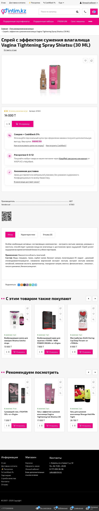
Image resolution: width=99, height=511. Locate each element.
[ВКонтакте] (19, 285)
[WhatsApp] (30, 285)
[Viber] (27, 285)
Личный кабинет (32, 469)
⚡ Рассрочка (7, 469)
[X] (24, 285)
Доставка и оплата (9, 466)
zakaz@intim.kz (56, 472)
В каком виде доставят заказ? (27, 182)
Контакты (5, 481)
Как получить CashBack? (56, 145)
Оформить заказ (32, 466)
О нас (3, 463)
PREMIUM (62, 21)
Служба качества (8, 478)
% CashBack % (7, 472)
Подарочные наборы (43, 21)
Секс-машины (78, 21)
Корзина (28, 463)
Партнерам (6, 475)
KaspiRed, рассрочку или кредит (73, 158)
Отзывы (4, 484)
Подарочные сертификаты (16, 21)
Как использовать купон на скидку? (29, 145)
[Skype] (33, 285)
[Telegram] (36, 285)
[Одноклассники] (21, 285)
